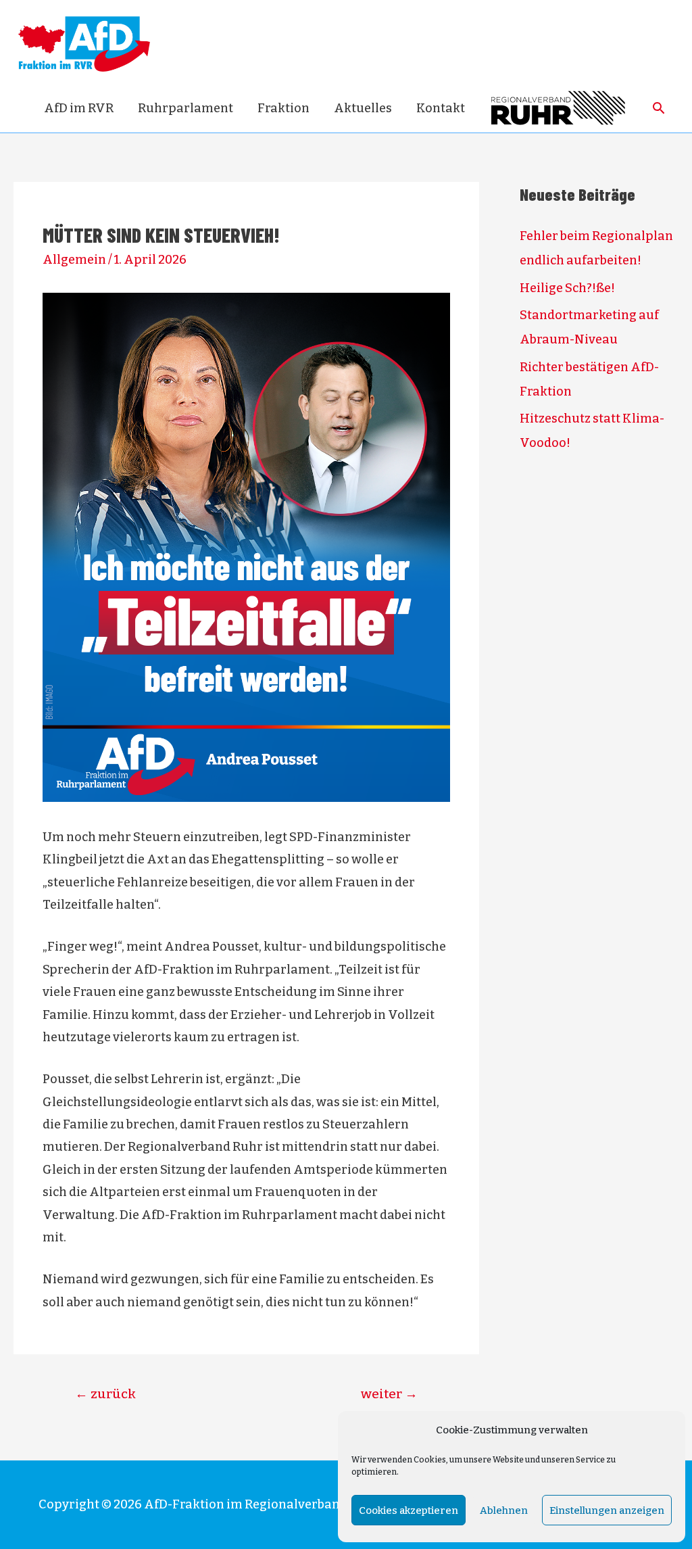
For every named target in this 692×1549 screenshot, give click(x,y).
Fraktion (283, 108)
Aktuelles (363, 108)
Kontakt (440, 108)
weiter (389, 1394)
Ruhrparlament (185, 108)
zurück (105, 1394)
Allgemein (74, 259)
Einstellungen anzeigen (606, 1510)
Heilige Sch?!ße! (567, 288)
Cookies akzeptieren (408, 1510)
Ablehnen (504, 1510)
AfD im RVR (79, 108)
